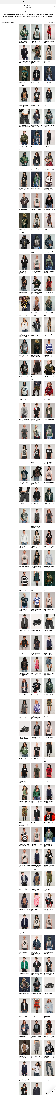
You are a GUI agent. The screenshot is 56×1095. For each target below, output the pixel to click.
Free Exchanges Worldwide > (28, 1)
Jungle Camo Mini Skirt (36, 398)
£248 (48, 42)
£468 (45, 846)
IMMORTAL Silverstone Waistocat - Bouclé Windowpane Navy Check (36, 867)
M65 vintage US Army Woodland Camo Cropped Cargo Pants (24, 824)
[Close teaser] (47, 1093)
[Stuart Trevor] (28, 6)
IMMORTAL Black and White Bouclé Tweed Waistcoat (35, 526)
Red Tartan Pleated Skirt (36, 1015)
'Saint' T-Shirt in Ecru (35, 41)
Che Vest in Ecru (34, 930)
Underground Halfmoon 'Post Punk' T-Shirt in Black (48, 462)
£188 (27, 633)
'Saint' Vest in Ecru (47, 61)
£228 (28, 293)
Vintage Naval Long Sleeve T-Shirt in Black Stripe (48, 189)
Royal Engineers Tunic (36, 82)
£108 (48, 1080)
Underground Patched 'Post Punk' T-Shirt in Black (23, 272)
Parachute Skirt (34, 909)
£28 (49, 824)
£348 (32, 484)
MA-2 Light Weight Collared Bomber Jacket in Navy (36, 953)
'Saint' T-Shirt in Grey (23, 355)
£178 (20, 149)
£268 (45, 105)
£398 (35, 697)
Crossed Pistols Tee (35, 1077)
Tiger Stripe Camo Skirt (48, 716)
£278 (25, 62)
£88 (53, 169)
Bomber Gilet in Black (48, 82)
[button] (51, 6)
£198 (26, 42)
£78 (50, 126)
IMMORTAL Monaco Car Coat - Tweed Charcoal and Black (24, 632)
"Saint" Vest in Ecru (48, 930)
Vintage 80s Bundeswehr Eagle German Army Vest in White (24, 335)
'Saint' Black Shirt (35, 1036)
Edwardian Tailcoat (47, 104)
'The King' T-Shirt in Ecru (49, 482)
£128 (23, 127)
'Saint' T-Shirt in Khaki (35, 780)
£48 (35, 42)
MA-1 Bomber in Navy (48, 251)
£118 (45, 675)
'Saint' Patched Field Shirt (49, 419)
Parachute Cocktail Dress (36, 673)
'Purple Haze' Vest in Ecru (24, 461)
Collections (7, 22)
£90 (47, 83)
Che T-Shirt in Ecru (23, 952)
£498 (26, 315)
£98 (51, 210)
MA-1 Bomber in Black (23, 251)
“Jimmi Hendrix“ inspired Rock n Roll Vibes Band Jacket (24, 314)
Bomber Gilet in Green (35, 188)
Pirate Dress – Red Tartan (49, 41)
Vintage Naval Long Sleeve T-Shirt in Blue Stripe (48, 356)
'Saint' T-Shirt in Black (23, 376)
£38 (26, 336)
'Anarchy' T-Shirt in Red (48, 780)
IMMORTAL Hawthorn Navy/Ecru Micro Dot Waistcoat (48, 653)
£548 (45, 911)
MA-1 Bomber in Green (23, 168)
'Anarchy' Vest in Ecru (35, 229)
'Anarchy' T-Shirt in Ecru (36, 271)
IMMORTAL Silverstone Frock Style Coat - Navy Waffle (24, 1079)
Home (2, 22)
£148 (32, 63)
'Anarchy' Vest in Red (48, 292)
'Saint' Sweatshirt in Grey (24, 419)
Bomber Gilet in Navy (35, 146)
